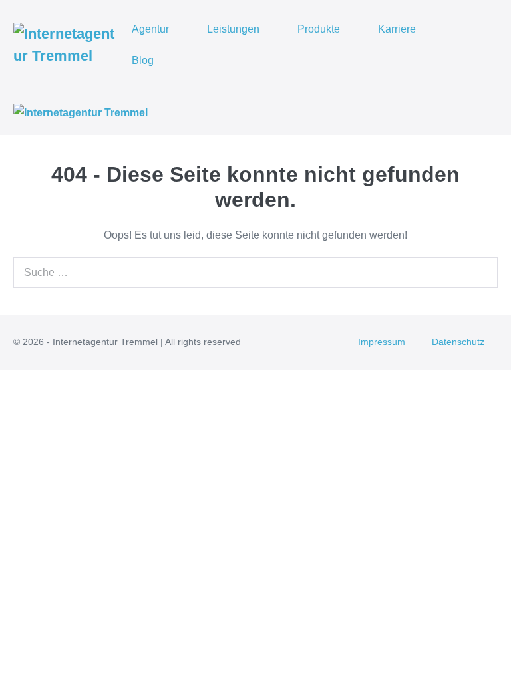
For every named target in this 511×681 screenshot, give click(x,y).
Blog (143, 60)
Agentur (150, 29)
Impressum (381, 342)
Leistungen (233, 29)
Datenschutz (458, 342)
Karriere (397, 29)
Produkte (318, 29)
